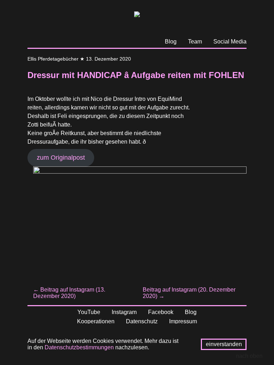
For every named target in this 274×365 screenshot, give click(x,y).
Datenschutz (142, 321)
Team (195, 41)
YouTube (88, 312)
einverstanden (224, 344)
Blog (171, 41)
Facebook (160, 312)
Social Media (230, 41)
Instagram (124, 312)
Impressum (183, 321)
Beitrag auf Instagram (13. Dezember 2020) (69, 293)
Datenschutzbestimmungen (79, 347)
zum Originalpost (61, 157)
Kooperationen (96, 321)
